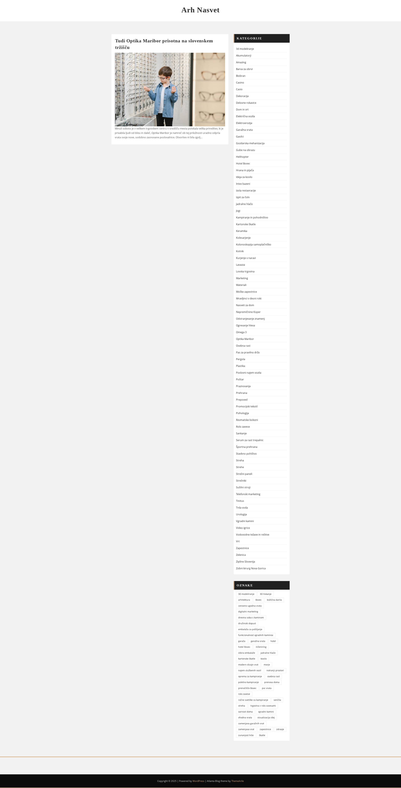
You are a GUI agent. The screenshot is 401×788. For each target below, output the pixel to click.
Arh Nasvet (200, 10)
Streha (240, 460)
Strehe (240, 467)
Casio (239, 89)
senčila (277, 699)
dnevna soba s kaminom (251, 617)
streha (241, 705)
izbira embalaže (246, 652)
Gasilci (240, 136)
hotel (273, 641)
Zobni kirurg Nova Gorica (251, 568)
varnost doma (245, 711)
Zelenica (241, 555)
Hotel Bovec (243, 163)
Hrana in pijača (245, 170)
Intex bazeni (243, 183)
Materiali (241, 285)
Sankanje (241, 433)
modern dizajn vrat (248, 664)
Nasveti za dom (245, 305)
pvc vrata (266, 688)
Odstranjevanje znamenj (250, 318)
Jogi (238, 210)
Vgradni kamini (245, 521)
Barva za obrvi (244, 69)
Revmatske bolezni (247, 420)
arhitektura (244, 599)
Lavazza (240, 264)
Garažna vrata (244, 129)
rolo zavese (244, 693)
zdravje (280, 729)
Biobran (240, 76)
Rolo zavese (243, 426)
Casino (240, 82)
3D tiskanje (265, 593)
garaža (241, 641)
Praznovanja (243, 386)
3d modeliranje (245, 49)
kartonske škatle (246, 658)
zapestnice (265, 729)
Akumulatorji (243, 55)
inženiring (261, 646)
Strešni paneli (244, 474)
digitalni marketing (248, 611)
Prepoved (241, 399)
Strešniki (241, 480)
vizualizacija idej (266, 717)
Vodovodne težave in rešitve (252, 534)
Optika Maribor (245, 339)
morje (267, 664)
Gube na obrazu (245, 150)
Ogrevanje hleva (245, 325)
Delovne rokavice (246, 103)
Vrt (238, 541)
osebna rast (273, 676)
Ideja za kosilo (244, 177)
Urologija (241, 514)
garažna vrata (258, 641)
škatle (262, 735)
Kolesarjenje (243, 237)
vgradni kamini (266, 711)
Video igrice (243, 528)
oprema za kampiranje (250, 676)
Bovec (258, 599)
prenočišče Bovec (247, 688)
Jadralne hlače (244, 204)
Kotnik (240, 251)
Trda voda (242, 507)
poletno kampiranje (248, 682)
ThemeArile (237, 781)
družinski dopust (247, 623)
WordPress (198, 781)
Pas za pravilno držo (248, 352)
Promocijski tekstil (247, 406)
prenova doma (271, 682)
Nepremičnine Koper (248, 312)
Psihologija (242, 413)
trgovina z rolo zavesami (263, 705)
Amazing (241, 62)
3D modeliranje (246, 593)
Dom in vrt (242, 109)
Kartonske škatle (246, 224)
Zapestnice (242, 548)
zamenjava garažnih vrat (251, 723)
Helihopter (242, 156)
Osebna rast (243, 345)
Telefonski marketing (248, 494)
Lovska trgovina (245, 271)
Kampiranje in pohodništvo (252, 217)
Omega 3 (241, 332)
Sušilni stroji (243, 487)
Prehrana (241, 393)
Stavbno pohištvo (246, 453)
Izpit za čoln (243, 197)
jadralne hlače (268, 652)
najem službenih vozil (249, 670)
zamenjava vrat (246, 729)
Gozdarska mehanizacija (250, 143)
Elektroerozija (244, 123)
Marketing (242, 278)
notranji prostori (275, 670)
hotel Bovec (244, 646)
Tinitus (240, 501)
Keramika (241, 231)
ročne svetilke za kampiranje (253, 699)
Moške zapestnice (246, 291)
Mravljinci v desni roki (248, 298)
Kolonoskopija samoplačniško (253, 244)
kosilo (264, 658)
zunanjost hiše (246, 735)
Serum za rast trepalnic (249, 440)
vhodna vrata (245, 717)
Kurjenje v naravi (246, 258)
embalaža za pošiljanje (250, 629)
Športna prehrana (246, 447)
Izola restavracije (246, 190)
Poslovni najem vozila (248, 372)
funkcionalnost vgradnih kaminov (255, 635)
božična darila (274, 599)
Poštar (240, 379)
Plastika (240, 366)
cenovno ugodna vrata (250, 605)
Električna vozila (245, 116)
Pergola (240, 359)
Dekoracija (242, 96)
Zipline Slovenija (245, 561)
